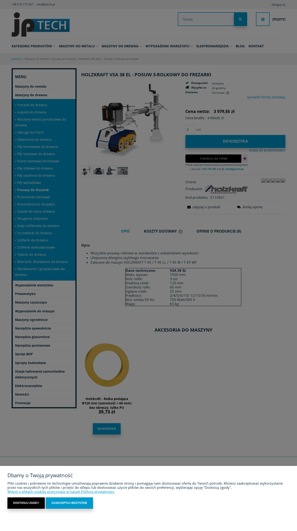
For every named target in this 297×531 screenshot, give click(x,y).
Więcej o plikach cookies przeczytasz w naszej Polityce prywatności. (61, 491)
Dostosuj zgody (26, 503)
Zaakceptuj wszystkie (69, 503)
